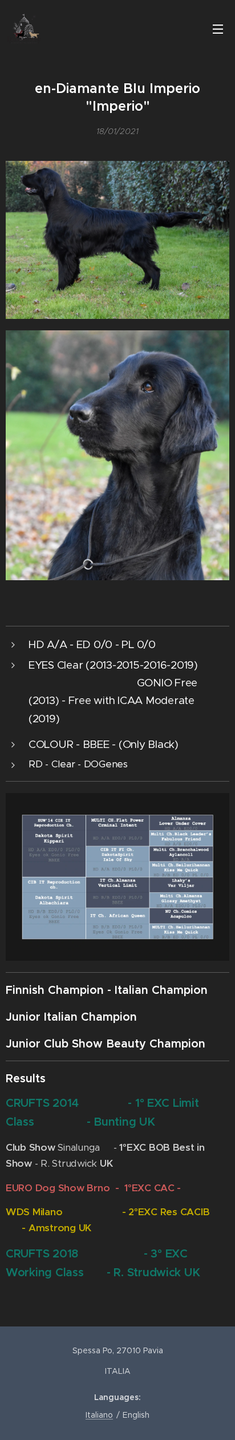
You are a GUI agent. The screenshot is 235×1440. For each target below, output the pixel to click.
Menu (217, 28)
